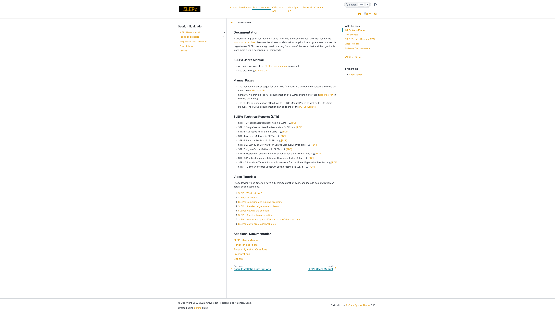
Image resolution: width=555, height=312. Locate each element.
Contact (318, 7)
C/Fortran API (277, 9)
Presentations (186, 46)
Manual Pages (351, 34)
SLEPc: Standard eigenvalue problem (258, 206)
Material (307, 7)
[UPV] (367, 13)
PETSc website (307, 106)
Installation (245, 7)
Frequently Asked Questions (193, 41)
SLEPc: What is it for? (250, 193)
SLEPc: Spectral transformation (255, 215)
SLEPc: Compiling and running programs (260, 201)
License (183, 50)
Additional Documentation (357, 48)
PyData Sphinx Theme (358, 305)
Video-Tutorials (352, 43)
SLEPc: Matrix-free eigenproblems (257, 223)
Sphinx (197, 307)
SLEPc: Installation (248, 197)
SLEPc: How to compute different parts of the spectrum (269, 219)
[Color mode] (375, 4)
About (233, 7)
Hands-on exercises (189, 37)
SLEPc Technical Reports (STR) (360, 39)
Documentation (261, 7)
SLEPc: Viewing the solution (253, 210)
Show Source (355, 74)
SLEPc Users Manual (190, 32)
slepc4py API (293, 9)
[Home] (232, 22)
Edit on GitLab (354, 57)
